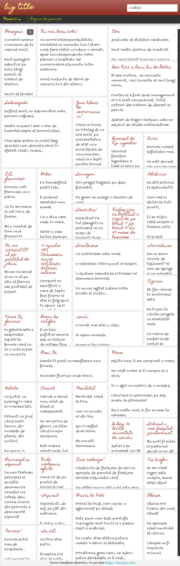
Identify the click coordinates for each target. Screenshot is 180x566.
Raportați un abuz (125, 562)
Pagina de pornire (46, 19)
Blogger (109, 562)
